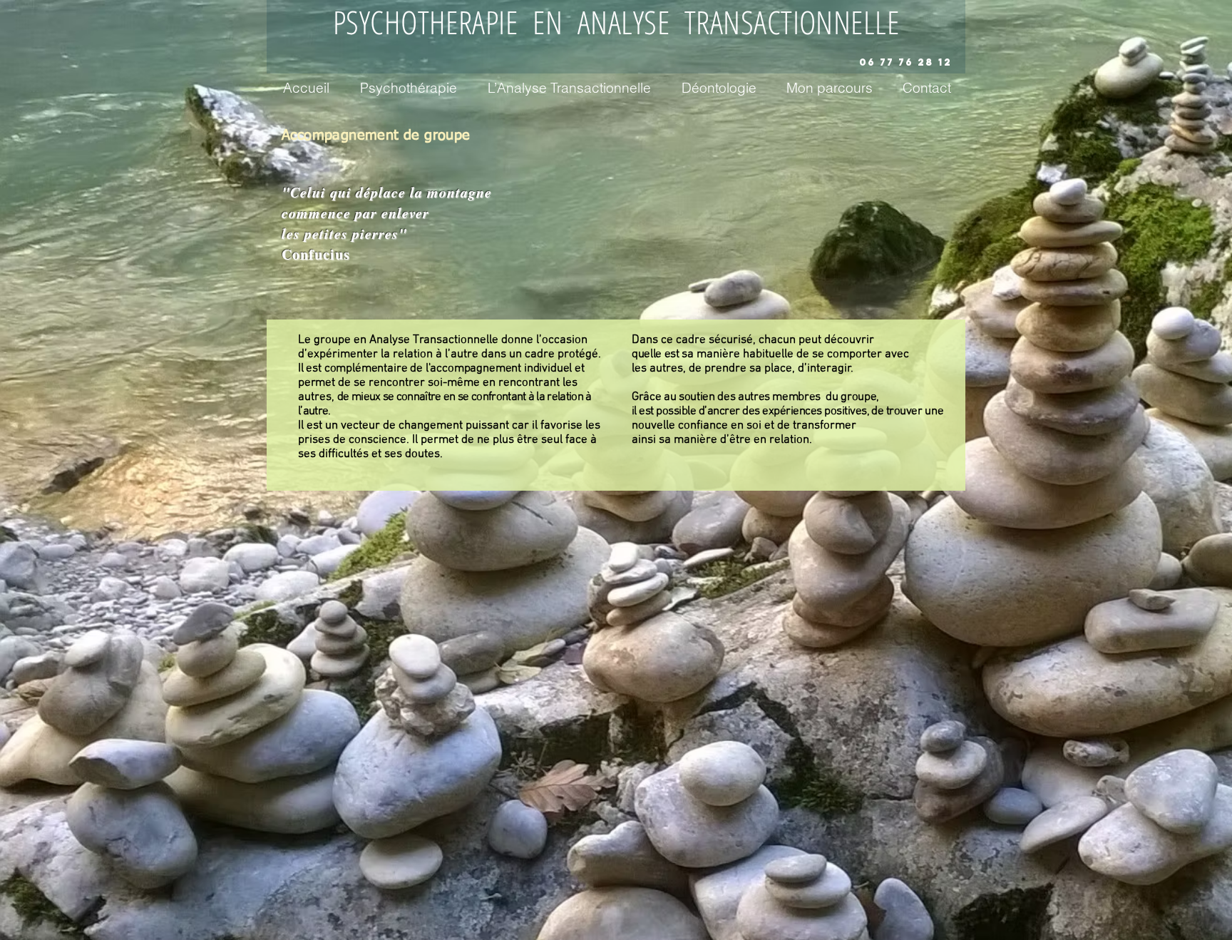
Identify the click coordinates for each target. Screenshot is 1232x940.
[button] (408, 85)
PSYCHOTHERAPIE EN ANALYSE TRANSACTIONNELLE (616, 22)
